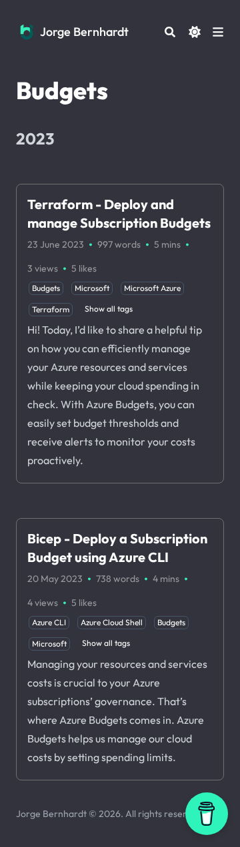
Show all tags (109, 309)
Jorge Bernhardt (84, 31)
